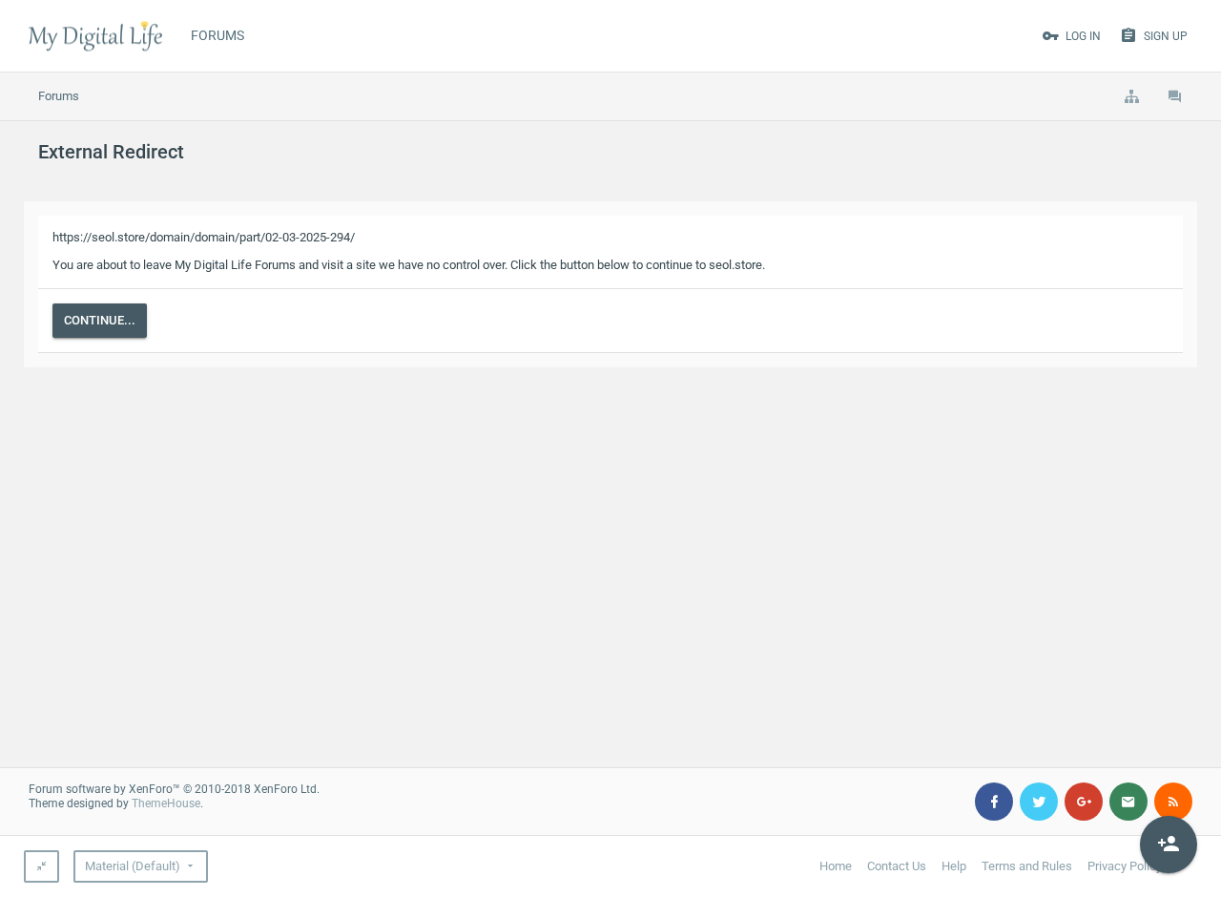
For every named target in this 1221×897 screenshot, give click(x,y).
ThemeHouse (166, 803)
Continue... (99, 320)
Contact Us (896, 866)
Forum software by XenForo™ (174, 789)
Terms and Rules (1027, 866)
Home (835, 866)
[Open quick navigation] (1131, 96)
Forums (217, 35)
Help (954, 866)
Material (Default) (132, 866)
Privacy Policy (1124, 866)
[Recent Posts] (1175, 96)
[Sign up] (1168, 844)
